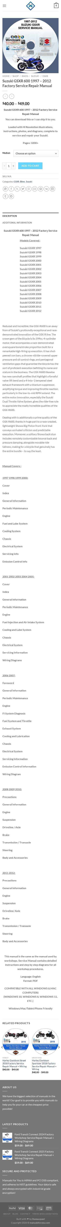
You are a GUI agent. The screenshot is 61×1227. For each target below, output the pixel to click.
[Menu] (4, 6)
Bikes (25, 76)
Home (5, 76)
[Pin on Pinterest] (40, 189)
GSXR (45, 76)
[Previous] (2, 1054)
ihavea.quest (38, 1219)
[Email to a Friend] (34, 189)
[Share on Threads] (29, 189)
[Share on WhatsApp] (5, 189)
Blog (15, 1214)
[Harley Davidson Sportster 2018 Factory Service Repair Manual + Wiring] (45, 1041)
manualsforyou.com (40, 1222)
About (7, 1214)
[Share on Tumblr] (5, 196)
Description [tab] (9, 216)
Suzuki (35, 76)
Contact (25, 1214)
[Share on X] (17, 189)
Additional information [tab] (17, 222)
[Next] (58, 1054)
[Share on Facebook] (11, 189)
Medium (6, 153)
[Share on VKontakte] (46, 189)
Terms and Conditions (45, 1214)
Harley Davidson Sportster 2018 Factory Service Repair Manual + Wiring (44, 1064)
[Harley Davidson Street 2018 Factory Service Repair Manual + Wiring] (15, 1041)
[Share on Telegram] (11, 196)
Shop (16, 76)
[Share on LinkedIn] (52, 189)
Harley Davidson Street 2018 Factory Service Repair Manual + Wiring (14, 1063)
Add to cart (30, 165)
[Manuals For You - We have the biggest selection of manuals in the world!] (30, 5)
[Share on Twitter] (23, 189)
